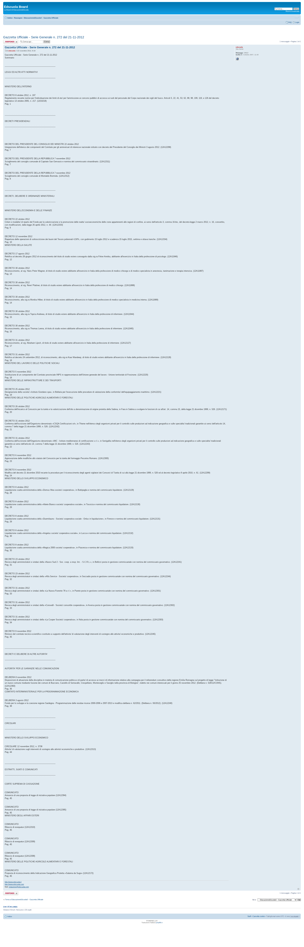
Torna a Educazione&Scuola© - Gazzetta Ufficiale (24, 899)
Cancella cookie (259, 916)
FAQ (290, 22)
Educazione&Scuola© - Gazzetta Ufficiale (41, 18)
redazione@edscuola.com (19, 887)
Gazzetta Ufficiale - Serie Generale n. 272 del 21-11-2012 (43, 37)
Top (298, 889)
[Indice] (6, 3)
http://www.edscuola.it (13, 882)
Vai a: (254, 900)
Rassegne (18, 18)
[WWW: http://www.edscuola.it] (237, 58)
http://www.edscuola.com (14, 884)
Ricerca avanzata (292, 11)
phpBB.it (159, 922)
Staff (249, 916)
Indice (10, 18)
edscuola (11, 51)
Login (297, 22)
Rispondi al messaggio (7, 42)
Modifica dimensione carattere (297, 17)
